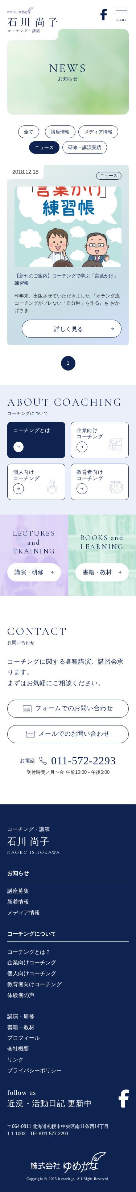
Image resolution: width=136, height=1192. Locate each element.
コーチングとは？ (29, 952)
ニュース (44, 147)
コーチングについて (31, 934)
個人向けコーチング (31, 973)
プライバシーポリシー (34, 1070)
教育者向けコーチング (34, 984)
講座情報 (60, 132)
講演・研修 (20, 1016)
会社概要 (18, 1048)
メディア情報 (98, 132)
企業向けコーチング (31, 962)
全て (28, 132)
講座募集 (18, 891)
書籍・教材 (20, 1027)
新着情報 (18, 902)
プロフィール (23, 1038)
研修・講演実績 (84, 147)
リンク (15, 1059)
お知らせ (18, 873)
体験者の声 (20, 995)
